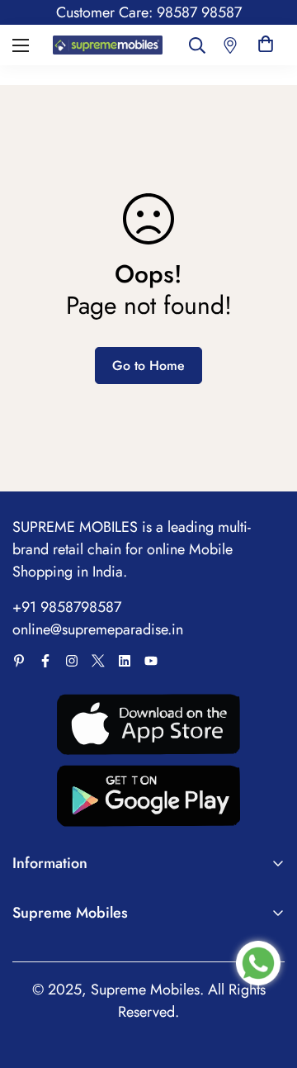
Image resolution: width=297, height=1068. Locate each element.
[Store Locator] (230, 45)
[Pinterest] (19, 660)
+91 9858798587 (66, 607)
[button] (266, 45)
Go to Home (148, 365)
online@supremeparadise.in (97, 629)
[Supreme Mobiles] (108, 44)
